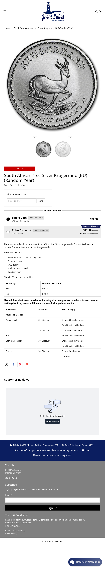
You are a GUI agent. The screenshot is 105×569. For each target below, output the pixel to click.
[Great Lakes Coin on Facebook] (9, 478)
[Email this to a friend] (26, 364)
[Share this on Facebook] (13, 364)
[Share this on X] (6, 364)
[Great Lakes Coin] (52, 12)
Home (7, 28)
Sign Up (52, 508)
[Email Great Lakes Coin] (6, 478)
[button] (52, 219)
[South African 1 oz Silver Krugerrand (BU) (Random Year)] (52, 84)
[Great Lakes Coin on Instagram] (13, 478)
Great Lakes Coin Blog (15, 530)
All (15, 28)
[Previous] (35, 137)
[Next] (70, 137)
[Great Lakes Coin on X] (16, 478)
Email (8, 495)
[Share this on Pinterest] (20, 364)
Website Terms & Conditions (18, 522)
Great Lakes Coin (55, 541)
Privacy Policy (11, 533)
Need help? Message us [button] (88, 562)
